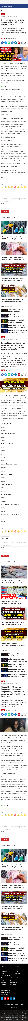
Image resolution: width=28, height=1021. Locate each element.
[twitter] (5, 42)
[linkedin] (15, 42)
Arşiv (11, 980)
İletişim (12, 1004)
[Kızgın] (15, 185)
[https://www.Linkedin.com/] (11, 998)
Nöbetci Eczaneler (5, 992)
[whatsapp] (9, 42)
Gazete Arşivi (13, 982)
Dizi (3, 969)
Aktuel (3, 966)
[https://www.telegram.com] (14, 998)
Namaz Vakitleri (5, 994)
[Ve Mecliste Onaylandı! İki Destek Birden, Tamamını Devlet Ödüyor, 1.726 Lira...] (14, 572)
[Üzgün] (25, 185)
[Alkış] (5, 185)
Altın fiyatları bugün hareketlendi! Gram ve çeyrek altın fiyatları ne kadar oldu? (13, 644)
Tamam (21, 1019)
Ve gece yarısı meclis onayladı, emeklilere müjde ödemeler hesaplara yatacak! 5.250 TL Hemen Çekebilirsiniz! (13, 279)
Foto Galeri (4, 978)
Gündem (4, 971)
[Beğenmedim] (12, 185)
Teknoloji (17, 973)
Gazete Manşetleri (5, 990)
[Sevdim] (9, 185)
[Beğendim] (2, 185)
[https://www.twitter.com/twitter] (2, 998)
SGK (3, 973)
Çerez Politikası (19, 1004)
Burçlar (17, 966)
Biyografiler (4, 984)
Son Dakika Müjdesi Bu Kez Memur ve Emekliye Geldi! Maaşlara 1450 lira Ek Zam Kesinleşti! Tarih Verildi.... (12, 603)
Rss (5, 1004)
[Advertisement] (14, 93)
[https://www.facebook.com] (8, 998)
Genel (9, 10)
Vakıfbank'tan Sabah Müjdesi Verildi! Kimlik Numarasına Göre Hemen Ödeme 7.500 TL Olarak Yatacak (13, 259)
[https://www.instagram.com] (5, 998)
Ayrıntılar (17, 1019)
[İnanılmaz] (21, 185)
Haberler (5, 10)
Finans (17, 969)
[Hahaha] (18, 185)
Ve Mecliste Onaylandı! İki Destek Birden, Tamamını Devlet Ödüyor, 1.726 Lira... (13, 582)
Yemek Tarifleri (6, 975)
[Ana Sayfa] (1, 10)
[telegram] (12, 42)
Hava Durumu (4, 988)
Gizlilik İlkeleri (13, 1007)
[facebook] (2, 42)
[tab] (5, 194)
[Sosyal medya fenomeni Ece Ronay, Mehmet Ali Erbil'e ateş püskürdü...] (14, 53)
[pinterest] (19, 42)
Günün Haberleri (14, 978)
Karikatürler (13, 984)
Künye (16, 971)
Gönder (5, 211)
